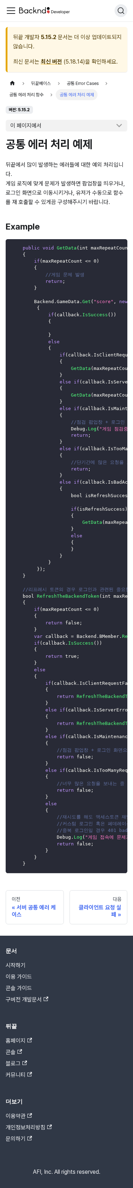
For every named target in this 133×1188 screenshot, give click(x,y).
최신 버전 (51, 61)
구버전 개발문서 (24, 999)
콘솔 (11, 1052)
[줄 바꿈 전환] (106, 248)
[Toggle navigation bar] (11, 10)
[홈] (12, 83)
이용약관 (16, 1116)
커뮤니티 (16, 1074)
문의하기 (16, 1138)
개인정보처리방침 (25, 1127)
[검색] (121, 10)
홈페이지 (16, 1040)
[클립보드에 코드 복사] (118, 248)
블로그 (13, 1063)
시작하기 (16, 965)
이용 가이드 (19, 976)
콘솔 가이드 (19, 988)
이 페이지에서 (25, 125)
